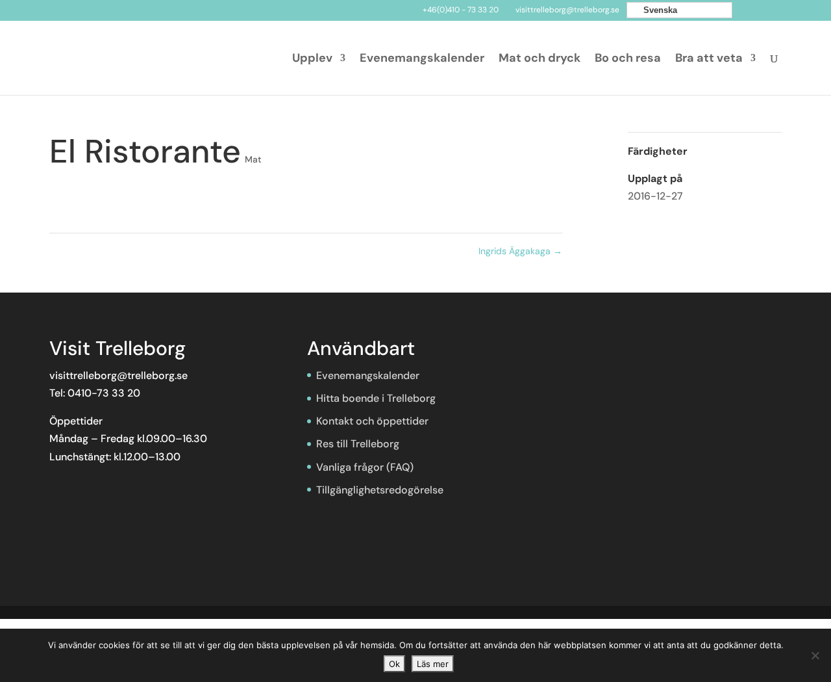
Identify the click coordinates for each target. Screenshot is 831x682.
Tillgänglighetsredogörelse (379, 490)
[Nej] (814, 655)
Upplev (312, 59)
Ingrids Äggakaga (520, 251)
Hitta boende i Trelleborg (376, 398)
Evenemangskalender (422, 59)
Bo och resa (628, 59)
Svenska (659, 10)
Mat (253, 159)
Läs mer (433, 664)
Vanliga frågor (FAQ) (365, 467)
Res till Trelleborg (357, 444)
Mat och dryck (539, 59)
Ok (394, 664)
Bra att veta (709, 59)
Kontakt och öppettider (372, 421)
